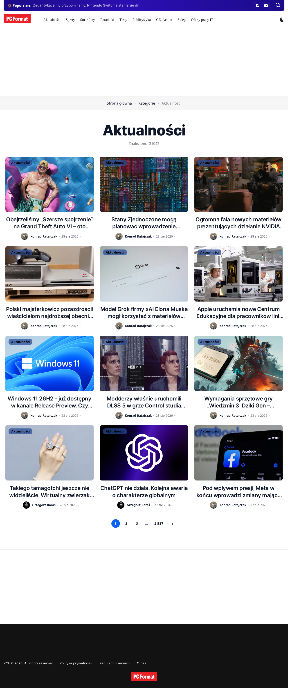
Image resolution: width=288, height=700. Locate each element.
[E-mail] (266, 5)
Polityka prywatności (76, 663)
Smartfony (87, 20)
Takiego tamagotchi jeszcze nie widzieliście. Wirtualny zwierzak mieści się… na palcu (49, 492)
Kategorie (146, 103)
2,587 (158, 523)
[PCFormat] (144, 676)
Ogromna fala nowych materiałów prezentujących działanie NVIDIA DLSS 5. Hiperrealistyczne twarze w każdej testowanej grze (238, 223)
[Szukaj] (278, 5)
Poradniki (107, 20)
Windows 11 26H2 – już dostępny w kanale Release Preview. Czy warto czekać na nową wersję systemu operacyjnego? (49, 402)
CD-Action (164, 20)
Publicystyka (142, 20)
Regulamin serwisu (114, 663)
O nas (141, 663)
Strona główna (119, 103)
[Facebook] (257, 5)
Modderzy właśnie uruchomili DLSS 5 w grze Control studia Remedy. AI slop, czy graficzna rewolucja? (143, 402)
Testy (123, 20)
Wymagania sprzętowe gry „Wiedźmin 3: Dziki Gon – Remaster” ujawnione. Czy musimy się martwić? (238, 402)
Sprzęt (70, 20)
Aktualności (51, 20)
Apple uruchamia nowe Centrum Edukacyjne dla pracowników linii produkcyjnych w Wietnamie (238, 313)
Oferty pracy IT (202, 20)
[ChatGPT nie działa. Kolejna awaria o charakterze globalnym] (144, 452)
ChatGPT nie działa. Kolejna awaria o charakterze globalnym (144, 491)
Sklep (182, 20)
